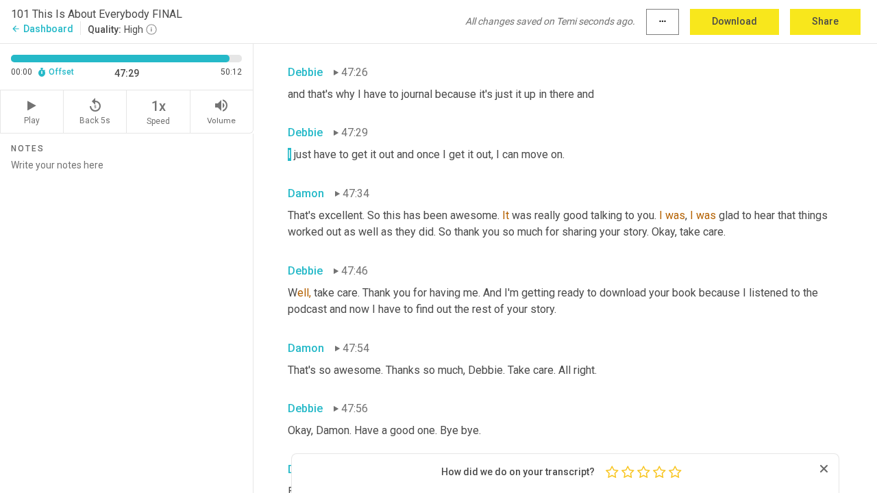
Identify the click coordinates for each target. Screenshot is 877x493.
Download (734, 21)
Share (825, 21)
